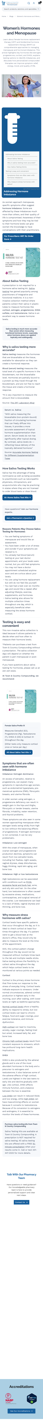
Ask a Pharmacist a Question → (20, 518)
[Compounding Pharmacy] (7, 1398)
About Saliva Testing (15, 158)
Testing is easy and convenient (17, 171)
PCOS (28, 882)
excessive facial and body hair (16, 885)
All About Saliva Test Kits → (19, 752)
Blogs (11, 16)
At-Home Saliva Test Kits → (17, 497)
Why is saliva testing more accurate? (21, 163)
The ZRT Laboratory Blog (22, 403)
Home (4, 16)
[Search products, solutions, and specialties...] (38, 9)
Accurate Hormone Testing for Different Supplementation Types (21, 455)
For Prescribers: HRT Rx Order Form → (19, 237)
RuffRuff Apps (29, 189)
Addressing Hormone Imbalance (18, 154)
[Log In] (34, 3)
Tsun (37, 189)
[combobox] (21, 9)
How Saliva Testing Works (17, 167)
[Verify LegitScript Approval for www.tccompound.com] (28, 1398)
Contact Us (20, 1202)
